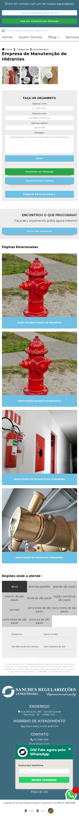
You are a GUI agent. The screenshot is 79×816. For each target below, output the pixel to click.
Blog (52, 37)
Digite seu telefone (39, 123)
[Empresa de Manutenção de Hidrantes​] (11, 75)
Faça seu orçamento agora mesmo (39, 13)
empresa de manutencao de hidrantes (41, 49)
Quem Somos (30, 37)
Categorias (23, 49)
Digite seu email (39, 113)
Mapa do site (39, 792)
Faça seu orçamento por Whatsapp (39, 21)
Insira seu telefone (30, 765)
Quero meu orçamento (39, 231)
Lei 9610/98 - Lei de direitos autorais (53, 671)
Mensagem (39, 133)
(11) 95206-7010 (40, 743)
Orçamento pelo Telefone (39, 181)
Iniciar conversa (44, 780)
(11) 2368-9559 (41, 739)
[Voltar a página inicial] (39, 690)
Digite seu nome (39, 104)
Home (7, 37)
